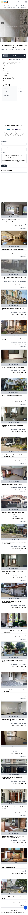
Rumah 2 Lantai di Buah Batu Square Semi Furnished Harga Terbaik (12, 455)
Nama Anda (4, 141)
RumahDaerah (9, 912)
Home (2, 5)
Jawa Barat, (12, 59)
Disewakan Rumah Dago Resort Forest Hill (12, 484)
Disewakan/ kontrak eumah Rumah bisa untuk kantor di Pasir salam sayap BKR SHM (13, 513)
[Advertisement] (14, 187)
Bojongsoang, (23, 281)
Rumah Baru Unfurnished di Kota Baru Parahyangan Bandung (11, 220)
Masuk (20, 2)
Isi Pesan (3, 152)
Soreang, (24, 870)
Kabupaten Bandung (20, 5)
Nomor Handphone (6, 147)
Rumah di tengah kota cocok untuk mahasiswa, (13, 367)
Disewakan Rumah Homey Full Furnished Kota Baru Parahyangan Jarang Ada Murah (13, 837)
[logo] (4, 2)
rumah (5, 56)
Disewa (12, 5)
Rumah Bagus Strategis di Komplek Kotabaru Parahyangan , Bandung (12, 572)
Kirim (4, 165)
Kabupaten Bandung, (14, 281)
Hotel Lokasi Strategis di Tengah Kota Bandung (13, 249)
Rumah (7, 5)
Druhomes (13, 910)
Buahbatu (23, 283)
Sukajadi (24, 871)
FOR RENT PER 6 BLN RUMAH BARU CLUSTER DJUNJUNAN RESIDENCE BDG (12, 866)
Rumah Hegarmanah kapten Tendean (11, 749)
